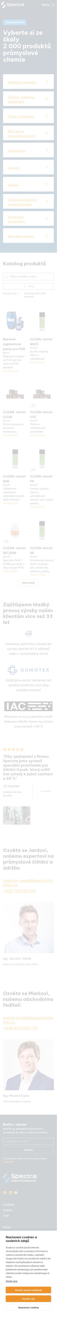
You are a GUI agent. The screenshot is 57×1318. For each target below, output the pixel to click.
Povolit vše (28, 1298)
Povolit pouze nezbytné (28, 1290)
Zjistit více (11, 1281)
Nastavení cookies (28, 1307)
